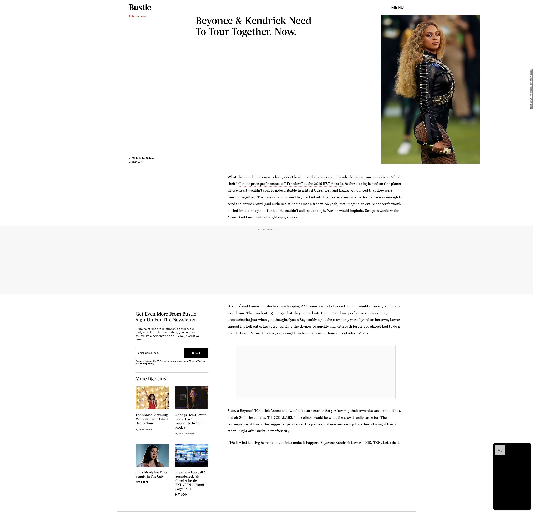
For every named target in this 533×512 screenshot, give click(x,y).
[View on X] (315, 371)
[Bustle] (140, 7)
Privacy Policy (147, 363)
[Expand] (498, 446)
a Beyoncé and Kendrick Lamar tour (342, 176)
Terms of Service (197, 361)
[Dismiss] (526, 446)
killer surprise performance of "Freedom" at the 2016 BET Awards (289, 183)
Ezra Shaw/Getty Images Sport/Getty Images (530, 89)
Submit (196, 353)
